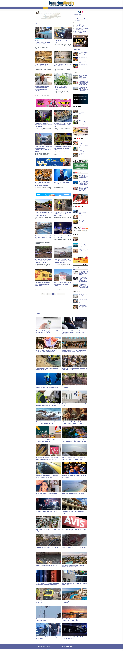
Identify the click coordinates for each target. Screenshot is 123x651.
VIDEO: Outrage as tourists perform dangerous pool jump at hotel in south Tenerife (43, 42)
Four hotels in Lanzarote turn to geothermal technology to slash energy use (73, 566)
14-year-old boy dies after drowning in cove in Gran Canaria (81, 29)
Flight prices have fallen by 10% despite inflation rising (83, 250)
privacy (63, 646)
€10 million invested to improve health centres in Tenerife (83, 296)
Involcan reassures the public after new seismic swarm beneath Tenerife (62, 284)
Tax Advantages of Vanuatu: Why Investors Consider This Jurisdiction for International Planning (83, 279)
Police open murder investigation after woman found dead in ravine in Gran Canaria (81, 19)
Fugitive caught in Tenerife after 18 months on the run (62, 236)
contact (71, 646)
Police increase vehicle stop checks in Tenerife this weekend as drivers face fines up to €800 (83, 122)
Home (36, 7)
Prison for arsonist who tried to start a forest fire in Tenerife (83, 117)
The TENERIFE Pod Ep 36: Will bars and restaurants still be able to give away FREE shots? (83, 60)
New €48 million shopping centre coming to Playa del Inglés (81, 26)
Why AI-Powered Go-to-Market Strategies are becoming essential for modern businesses (47, 583)
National (40, 7)
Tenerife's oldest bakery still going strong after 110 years (62, 65)
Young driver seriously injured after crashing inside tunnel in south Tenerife (42, 284)
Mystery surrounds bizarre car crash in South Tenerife (42, 65)
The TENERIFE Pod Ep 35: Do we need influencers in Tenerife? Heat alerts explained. (83, 66)
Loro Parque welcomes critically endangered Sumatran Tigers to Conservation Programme (43, 184)
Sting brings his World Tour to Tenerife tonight (61, 183)
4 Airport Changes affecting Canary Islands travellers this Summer (83, 239)
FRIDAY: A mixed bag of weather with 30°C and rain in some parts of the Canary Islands (83, 89)
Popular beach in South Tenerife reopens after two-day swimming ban (43, 237)
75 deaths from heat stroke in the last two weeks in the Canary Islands (83, 307)
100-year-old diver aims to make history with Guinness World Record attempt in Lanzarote (83, 183)
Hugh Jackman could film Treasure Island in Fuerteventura (83, 217)
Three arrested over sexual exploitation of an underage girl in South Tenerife (43, 125)
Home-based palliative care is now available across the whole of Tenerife (83, 301)
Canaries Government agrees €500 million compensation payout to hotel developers (73, 512)
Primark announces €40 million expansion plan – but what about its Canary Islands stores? (83, 286)
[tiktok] (80, 12)
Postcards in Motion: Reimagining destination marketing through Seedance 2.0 (73, 619)
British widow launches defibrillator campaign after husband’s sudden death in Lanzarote (83, 189)
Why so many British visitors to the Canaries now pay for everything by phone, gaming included (74, 422)
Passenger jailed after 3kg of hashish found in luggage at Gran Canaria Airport (83, 149)
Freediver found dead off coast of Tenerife (46, 565)
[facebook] (79, 12)
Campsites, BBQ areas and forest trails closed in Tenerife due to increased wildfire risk (43, 261)
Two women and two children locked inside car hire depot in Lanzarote (74, 637)
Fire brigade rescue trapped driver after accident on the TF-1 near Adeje (62, 148)
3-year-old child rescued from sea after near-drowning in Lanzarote (83, 177)
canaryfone (48, 646)
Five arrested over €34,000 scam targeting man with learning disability (83, 212)
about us (67, 646)
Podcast (82, 7)
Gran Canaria (51, 7)
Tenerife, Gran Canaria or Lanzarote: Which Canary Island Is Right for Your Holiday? (83, 245)
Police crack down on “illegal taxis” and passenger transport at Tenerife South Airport (43, 214)
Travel (69, 7)
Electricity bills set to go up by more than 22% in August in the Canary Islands (83, 273)
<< (42, 293)
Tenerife (45, 7)
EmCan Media (40, 646)
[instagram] (82, 12)
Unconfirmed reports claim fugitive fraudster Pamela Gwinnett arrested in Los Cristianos (42, 88)
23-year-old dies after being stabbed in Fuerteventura (83, 222)
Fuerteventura (63, 7)
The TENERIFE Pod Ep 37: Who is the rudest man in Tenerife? (83, 53)
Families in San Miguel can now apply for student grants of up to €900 (83, 112)
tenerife (40, 9)
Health (73, 7)
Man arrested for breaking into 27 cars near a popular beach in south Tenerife (47, 476)
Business (77, 7)
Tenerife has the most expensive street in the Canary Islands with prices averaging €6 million (81, 23)
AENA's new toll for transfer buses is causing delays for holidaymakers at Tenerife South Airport (43, 149)
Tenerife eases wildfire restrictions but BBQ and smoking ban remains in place (62, 214)
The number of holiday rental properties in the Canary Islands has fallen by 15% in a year (83, 83)
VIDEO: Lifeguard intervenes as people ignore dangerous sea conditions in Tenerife (47, 422)
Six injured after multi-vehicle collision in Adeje (47, 547)
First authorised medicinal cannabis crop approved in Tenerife (60, 88)
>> (64, 293)
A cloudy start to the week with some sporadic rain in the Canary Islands (83, 77)
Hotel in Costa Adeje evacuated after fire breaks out (80, 32)
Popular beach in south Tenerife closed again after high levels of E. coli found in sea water (62, 261)
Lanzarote (57, 7)
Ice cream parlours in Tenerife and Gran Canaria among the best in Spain (62, 125)
